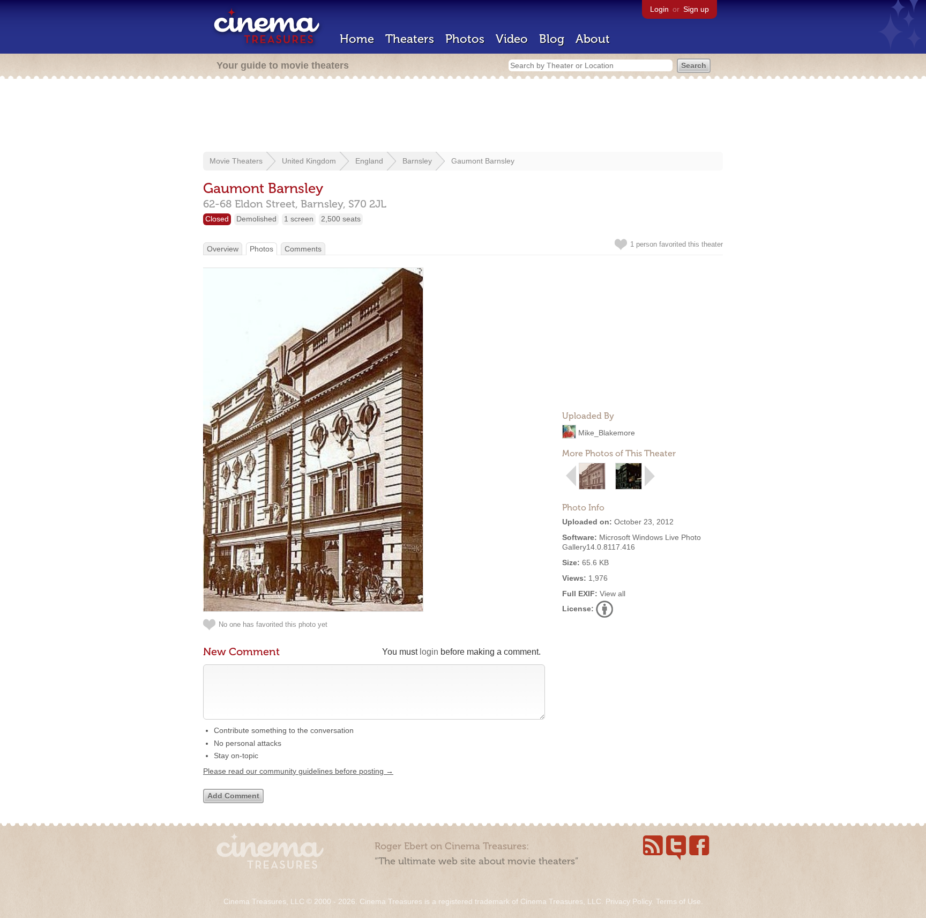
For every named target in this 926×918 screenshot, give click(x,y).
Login (659, 9)
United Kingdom (309, 161)
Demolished (256, 218)
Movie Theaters (236, 161)
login (429, 651)
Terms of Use (678, 901)
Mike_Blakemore (606, 432)
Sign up (696, 9)
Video (512, 39)
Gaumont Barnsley (482, 161)
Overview (222, 249)
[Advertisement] (463, 116)
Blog (551, 39)
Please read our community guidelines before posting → (298, 771)
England (369, 161)
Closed (217, 218)
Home (357, 39)
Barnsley (417, 161)
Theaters (409, 39)
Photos (464, 39)
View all (612, 593)
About (593, 39)
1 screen (298, 218)
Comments (303, 249)
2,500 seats (341, 218)
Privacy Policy (629, 901)
